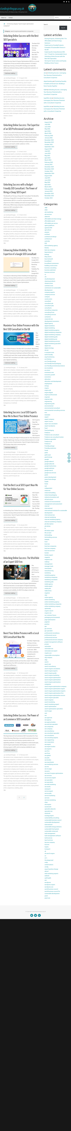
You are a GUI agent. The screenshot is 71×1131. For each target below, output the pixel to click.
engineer (13, 156)
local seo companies (50, 546)
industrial (47, 490)
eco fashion (48, 359)
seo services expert (50, 778)
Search (46, 24)
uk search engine (50, 853)
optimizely (8, 454)
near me (10, 541)
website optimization (26, 175)
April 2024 (47, 184)
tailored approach (31, 400)
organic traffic (22, 170)
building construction (51, 265)
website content (8, 115)
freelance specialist (50, 439)
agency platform (49, 225)
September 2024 (49, 173)
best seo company (10, 80)
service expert (33, 231)
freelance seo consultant (52, 435)
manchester (48, 568)
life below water (49, 530)
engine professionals (51, 395)
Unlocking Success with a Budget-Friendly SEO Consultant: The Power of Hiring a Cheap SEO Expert (20, 188)
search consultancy (50, 666)
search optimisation (50, 706)
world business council (51, 889)
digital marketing (27, 168)
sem (46, 713)
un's (46, 858)
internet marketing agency (52, 519)
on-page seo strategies (30, 108)
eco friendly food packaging (53, 363)
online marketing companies (53, 604)
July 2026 (47, 124)
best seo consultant (20, 391)
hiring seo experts (16, 464)
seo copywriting (49, 740)
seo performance (27, 473)
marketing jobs (49, 582)
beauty (47, 248)
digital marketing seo (51, 339)
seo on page (48, 769)
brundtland (48, 261)
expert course (49, 421)
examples (47, 415)
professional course (50, 635)
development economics (52, 321)
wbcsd (46, 871)
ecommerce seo (29, 759)
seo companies (7, 94)
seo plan (36, 621)
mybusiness (48, 591)
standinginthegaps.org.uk (12, 8)
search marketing (50, 702)
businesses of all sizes (17, 692)
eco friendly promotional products (55, 366)
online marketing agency (52, 602)
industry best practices (24, 539)
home (46, 484)
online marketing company (52, 606)
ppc (46, 626)
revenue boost (12, 619)
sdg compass (48, 657)
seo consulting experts (16, 231)
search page (48, 711)
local (46, 542)
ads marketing (49, 212)
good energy (48, 457)
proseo (47, 644)
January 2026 (48, 138)
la (45, 528)
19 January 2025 (23, 367)
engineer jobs (49, 399)
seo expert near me (8, 548)
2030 (46, 210)
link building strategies (20, 396)
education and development (53, 381)
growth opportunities (31, 612)
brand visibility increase (17, 609)
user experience (24, 316)
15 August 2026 (23, 78)
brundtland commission (52, 263)
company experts (20, 80)
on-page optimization (32, 311)
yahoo (21, 788)
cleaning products (50, 281)
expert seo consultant (22, 156)
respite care (48, 653)
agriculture (48, 230)
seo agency (13, 229)
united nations (49, 865)
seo (36, 92)
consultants (24, 154)
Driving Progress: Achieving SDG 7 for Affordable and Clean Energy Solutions (56, 41)
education (48, 379)
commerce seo (9, 757)
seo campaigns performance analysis (18, 621)
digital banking (48, 81)
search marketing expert (52, 704)
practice (17, 696)
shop (46, 802)
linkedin (47, 539)
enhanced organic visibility (17, 778)
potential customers (9, 696)
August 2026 (48, 122)
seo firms (47, 753)
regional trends (21, 544)
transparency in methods (10, 403)
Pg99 (45, 90)
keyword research (30, 106)
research (26, 111)
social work (48, 807)
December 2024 (49, 167)
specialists (6, 113)
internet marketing (50, 517)
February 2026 (49, 135)
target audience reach (16, 624)
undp (46, 862)
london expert (49, 555)
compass (47, 297)
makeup (47, 562)
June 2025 (48, 153)
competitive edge (15, 459)
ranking (13, 699)
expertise (12, 106)
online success (16, 541)
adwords (47, 216)
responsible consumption (52, 655)
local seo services (50, 550)
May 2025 (47, 155)
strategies (6, 624)
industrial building (50, 493)
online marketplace (29, 466)
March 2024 (48, 187)
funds (46, 450)
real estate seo (49, 648)
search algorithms (26, 398)
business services (50, 272)
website (47, 876)
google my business (50, 466)
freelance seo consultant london (54, 437)
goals (46, 453)
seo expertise (18, 548)
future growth (13, 539)
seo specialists (30, 97)
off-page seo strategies (17, 108)
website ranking (33, 316)
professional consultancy (52, 633)
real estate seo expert (51, 651)
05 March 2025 (23, 151)
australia (47, 241)
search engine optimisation (53, 677)
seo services (14, 97)
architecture (48, 239)
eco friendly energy (50, 361)
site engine (48, 804)
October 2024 (49, 171)
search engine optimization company (27, 602)
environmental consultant (52, 408)
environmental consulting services (55, 410)
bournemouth (49, 259)
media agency (49, 584)
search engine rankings (17, 173)
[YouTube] (64, 1)
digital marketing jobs (51, 337)
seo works (48, 787)
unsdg (46, 867)
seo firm (5, 607)
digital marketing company (52, 335)
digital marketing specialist (53, 343)
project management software (54, 642)
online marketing (50, 599)
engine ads (48, 390)
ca (45, 274)
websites (15, 706)
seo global (48, 755)
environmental (49, 406)
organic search (49, 611)
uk (45, 851)
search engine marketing (16, 82)
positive (47, 624)
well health (48, 878)
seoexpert (48, 789)
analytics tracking (10, 391)
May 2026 (47, 129)
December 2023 (49, 193)
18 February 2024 (23, 673)
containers (48, 317)
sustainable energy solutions (53, 827)
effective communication (29, 104)
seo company (15, 94)
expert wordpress (50, 426)
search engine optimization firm (54, 693)
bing (13, 776)
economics (48, 377)
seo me (22, 689)
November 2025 (49, 142)
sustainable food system (52, 829)
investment (22, 236)
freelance (47, 433)
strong (26, 703)
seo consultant (15, 316)
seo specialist (22, 97)
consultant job (49, 303)
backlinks (7, 609)
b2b (46, 243)
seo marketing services (51, 764)
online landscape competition (25, 614)
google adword (49, 461)
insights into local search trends (12, 694)
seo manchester (49, 762)
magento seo (48, 559)
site (45, 73)
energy (47, 386)
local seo (47, 544)
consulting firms (49, 312)
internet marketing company (53, 522)
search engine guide (50, 673)
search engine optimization (30, 158)
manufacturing (49, 571)
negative (47, 593)
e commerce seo (20, 759)
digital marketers (50, 326)
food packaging (49, 430)
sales (22, 313)
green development (50, 477)
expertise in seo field (18, 461)
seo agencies (48, 718)
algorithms (8, 309)
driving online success (16, 104)
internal (47, 506)
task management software (53, 836)
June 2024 (48, 180)
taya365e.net (47, 98)
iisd (46, 486)
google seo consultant (29, 309)
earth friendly (49, 355)
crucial (25, 692)
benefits (11, 234)
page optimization (50, 620)
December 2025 (49, 140)
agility (7, 234)
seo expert (22, 94)
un (45, 856)
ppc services (48, 628)
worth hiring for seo (14, 476)
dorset (46, 350)
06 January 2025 (23, 525)
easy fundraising (49, 357)
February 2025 (49, 162)
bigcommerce (49, 252)
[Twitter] (66, 1)
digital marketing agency (52, 330)
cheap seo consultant (20, 234)
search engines (13, 92)
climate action (49, 283)
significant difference (11, 703)
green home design (50, 479)
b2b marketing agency (51, 245)
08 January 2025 (23, 452)
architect (47, 234)
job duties (47, 526)
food (46, 428)
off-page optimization (20, 311)
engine (27, 80)
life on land (48, 533)
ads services (48, 214)
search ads (48, 664)
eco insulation (49, 368)
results (30, 111)
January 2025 (48, 164)
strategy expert (49, 816)
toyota (46, 847)
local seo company (50, 548)
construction (48, 299)
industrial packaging (51, 495)
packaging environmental (52, 617)
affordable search (10, 217)
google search (7, 297)
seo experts (48, 749)
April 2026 (47, 131)
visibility (24, 624)
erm (46, 412)
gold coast (48, 455)
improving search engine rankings (22, 781)
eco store (47, 370)
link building (48, 535)
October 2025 (49, 144)
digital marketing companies (53, 332)
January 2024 (48, 191)
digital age (30, 537)
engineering (48, 401)
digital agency (49, 323)
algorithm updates (21, 101)
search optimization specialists (26, 92)
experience (6, 106)
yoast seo (47, 898)
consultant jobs (49, 306)
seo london (48, 760)
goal (34, 692)
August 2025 (48, 149)
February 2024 (49, 189)
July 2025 (47, 151)
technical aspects (14, 175)
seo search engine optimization (54, 773)
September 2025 (49, 147)
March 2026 (48, 133)
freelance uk (48, 441)
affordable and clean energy (53, 219)
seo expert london (50, 746)
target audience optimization (27, 113)
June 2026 (48, 127)
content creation (14, 393)
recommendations (18, 111)
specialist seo (11, 99)
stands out (21, 703)
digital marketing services (52, 341)
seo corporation (49, 742)
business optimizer (50, 270)
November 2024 (49, 169)
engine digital (49, 392)
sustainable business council (53, 820)
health (46, 481)
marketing (6, 82)
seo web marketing (50, 784)
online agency (49, 597)
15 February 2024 (23, 755)
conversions (15, 309)
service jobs (48, 793)
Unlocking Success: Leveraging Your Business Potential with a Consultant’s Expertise (55, 75)
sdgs (46, 660)
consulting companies (9, 759)
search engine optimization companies (21, 85)
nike (46, 595)
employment (48, 384)
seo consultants (24, 166)
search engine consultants (17, 222)
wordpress (48, 882)
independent (48, 488)
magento (47, 557)
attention (8, 692)
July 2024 (47, 178)
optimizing (34, 694)
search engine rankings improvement (21, 546)
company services (50, 294)
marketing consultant (51, 579)
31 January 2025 (23, 290)
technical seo (48, 838)
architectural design (50, 237)
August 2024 (48, 176)
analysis (29, 101)
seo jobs (47, 758)
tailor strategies (14, 113)
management (48, 564)
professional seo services (18, 471)
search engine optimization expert (25, 379)
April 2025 (47, 158)
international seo (50, 515)
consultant (18, 154)
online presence (30, 236)
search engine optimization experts (55, 691)
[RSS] (69, 1)
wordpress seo (49, 887)
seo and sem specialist (51, 724)
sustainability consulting (52, 818)
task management (50, 833)
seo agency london (50, 722)
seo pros (47, 771)
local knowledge (25, 464)
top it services (49, 840)
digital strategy (49, 348)
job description (49, 524)
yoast (46, 896)
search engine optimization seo (24, 699)
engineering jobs (50, 404)
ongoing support (19, 466)
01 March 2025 (23, 215)
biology (47, 254)
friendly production (50, 448)
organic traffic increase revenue (21, 468)
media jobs (48, 588)
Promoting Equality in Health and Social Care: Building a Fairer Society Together (55, 84)
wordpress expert (50, 885)
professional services (51, 637)
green (46, 475)
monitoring (11, 466)
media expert (48, 586)
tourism (47, 844)
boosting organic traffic (21, 776)
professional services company (54, 640)
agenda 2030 (48, 228)
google (23, 295)
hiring (16, 236)
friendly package (49, 446)
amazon (47, 232)
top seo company (20, 99)
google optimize (30, 295)
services (47, 798)
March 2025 (48, 160)
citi (45, 277)
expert (46, 417)
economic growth (50, 375)
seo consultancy (49, 731)
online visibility (13, 170)
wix (46, 880)
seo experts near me (16, 473)
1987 (46, 208)
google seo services (17, 297)
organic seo (48, 613)
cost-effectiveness (32, 234)
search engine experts (16, 158)
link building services (51, 537)
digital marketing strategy (27, 393)
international (48, 508)
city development (50, 279)
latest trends (6, 108)
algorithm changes (10, 101)
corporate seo (49, 319)
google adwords (49, 464)
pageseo (47, 622)
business (7, 459)
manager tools (49, 566)
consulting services (50, 314)
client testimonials (21, 537)
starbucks (47, 813)
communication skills (32, 391)
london (47, 553)
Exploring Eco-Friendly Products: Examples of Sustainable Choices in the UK (55, 47)
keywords (34, 168)
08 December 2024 (24, 598)
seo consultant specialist (52, 733)
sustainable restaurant (51, 831)
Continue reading (10, 73)
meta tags (6, 170)
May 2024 (47, 182)
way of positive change (51, 869)
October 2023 (49, 198)
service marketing (50, 795)
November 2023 (49, 196)
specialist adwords (50, 809)
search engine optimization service (17, 90)
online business (21, 783)
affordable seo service (21, 217)
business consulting (50, 268)
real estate (48, 646)
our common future (50, 615)
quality (13, 238)
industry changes (20, 106)
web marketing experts (51, 873)
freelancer (48, 444)
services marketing (50, 800)
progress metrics (8, 111)
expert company (34, 80)
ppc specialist (49, 631)
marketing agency (50, 575)
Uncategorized (49, 860)
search (46, 662)
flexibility (11, 236)
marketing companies (51, 577)
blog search (48, 257)
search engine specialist (52, 697)
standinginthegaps (10, 78)
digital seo (48, 346)
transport (47, 849)
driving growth (25, 459)
